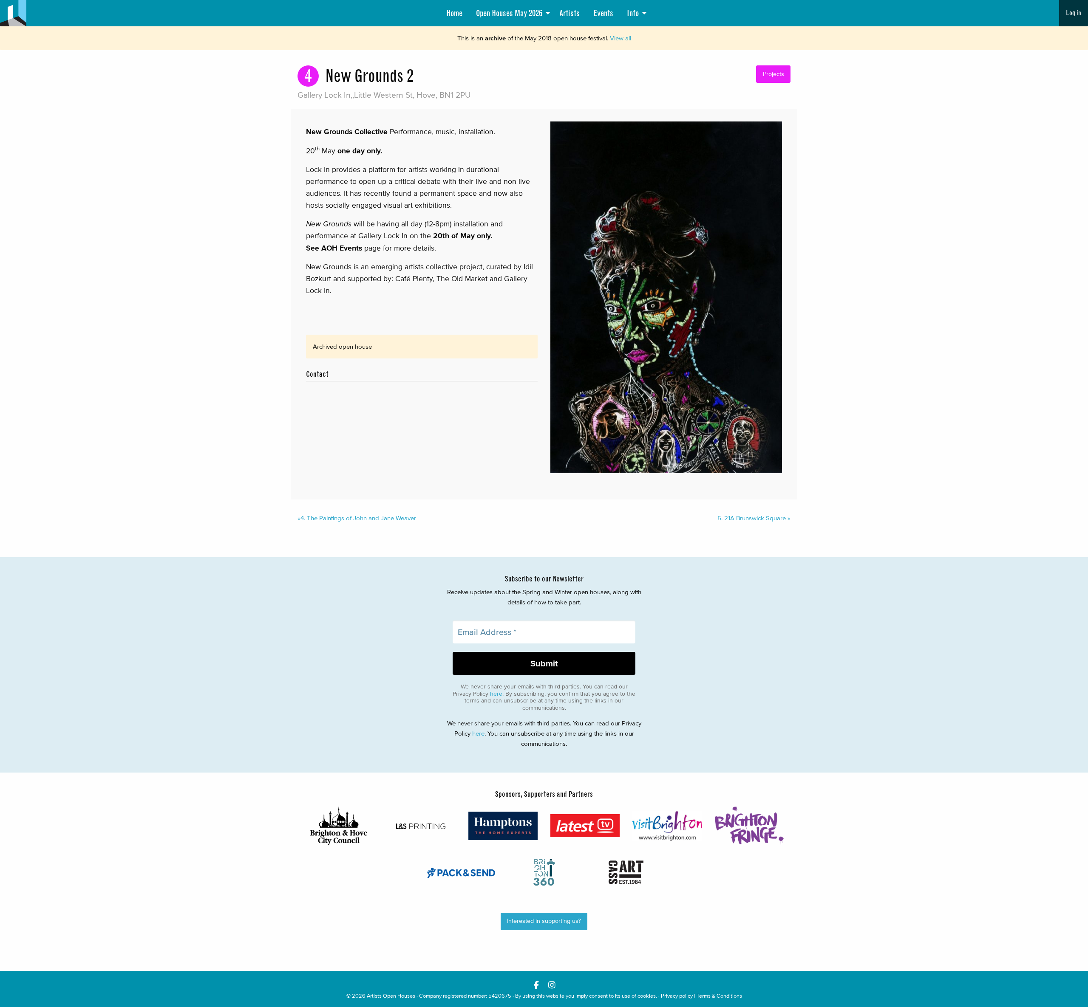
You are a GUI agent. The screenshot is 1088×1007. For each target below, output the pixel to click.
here (496, 694)
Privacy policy (677, 996)
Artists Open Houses (391, 996)
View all (620, 38)
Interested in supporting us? (544, 921)
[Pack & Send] (461, 872)
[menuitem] (454, 13)
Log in (1073, 13)
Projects (773, 74)
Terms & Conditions (719, 996)
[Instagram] (552, 985)
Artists (569, 13)
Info (633, 13)
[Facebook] (536, 985)
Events (603, 13)
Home (454, 13)
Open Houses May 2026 (509, 13)
